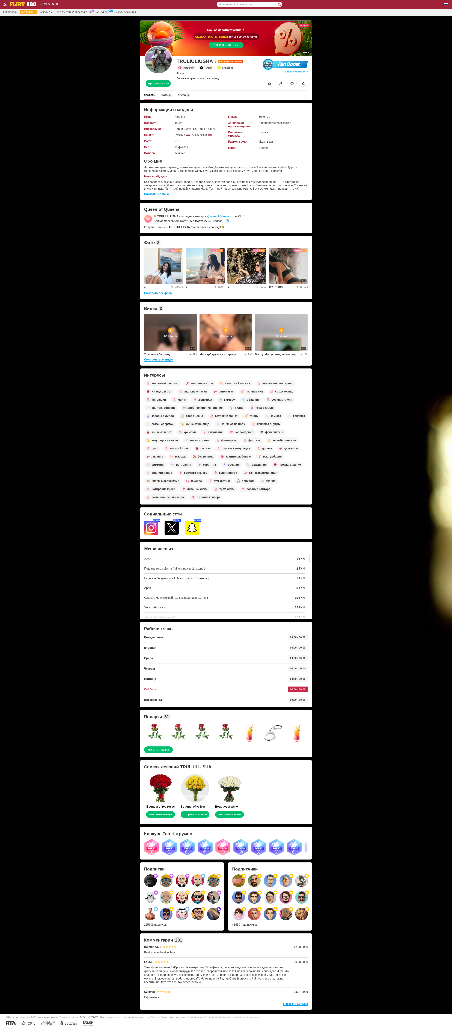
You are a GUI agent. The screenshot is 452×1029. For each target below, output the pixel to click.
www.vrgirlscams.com (47, 1017)
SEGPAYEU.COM (96, 1017)
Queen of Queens (218, 216)
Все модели (10, 12)
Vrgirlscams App (126, 12)
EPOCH (83, 1017)
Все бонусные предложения (74, 12)
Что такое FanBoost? (295, 71)
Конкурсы (102, 12)
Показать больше (156, 193)
